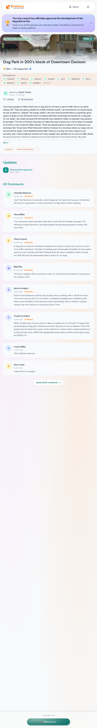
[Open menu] (88, 7)
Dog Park (9, 149)
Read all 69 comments (48, 382)
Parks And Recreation (25, 149)
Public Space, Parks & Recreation (17, 39)
